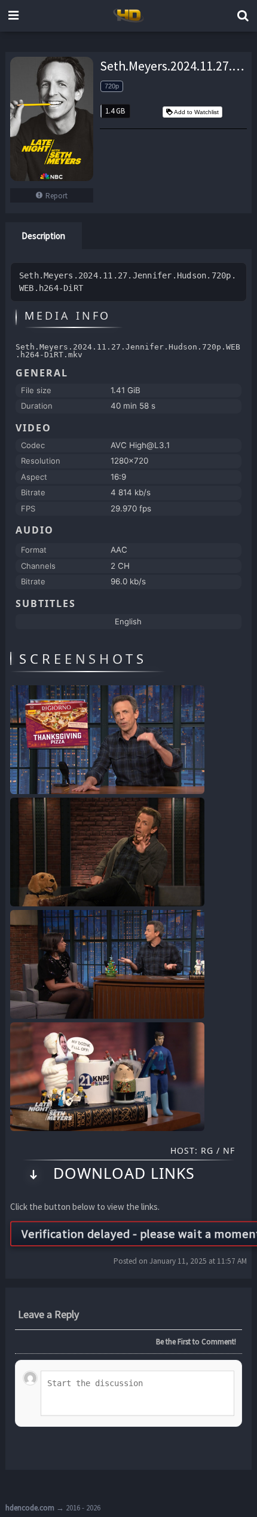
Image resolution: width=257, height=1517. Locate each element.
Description (43, 235)
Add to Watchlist (196, 112)
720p (112, 86)
